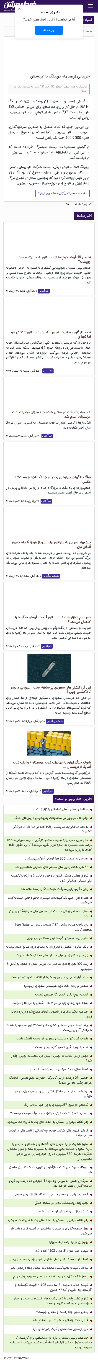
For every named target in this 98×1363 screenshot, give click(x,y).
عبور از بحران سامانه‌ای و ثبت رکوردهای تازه (60, 1329)
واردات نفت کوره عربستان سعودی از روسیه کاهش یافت (52, 1038)
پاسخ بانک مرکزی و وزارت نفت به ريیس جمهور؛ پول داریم (50, 1276)
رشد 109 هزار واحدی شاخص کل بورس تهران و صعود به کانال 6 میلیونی (49, 966)
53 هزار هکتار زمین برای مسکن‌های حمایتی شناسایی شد (51, 867)
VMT (10, 1358)
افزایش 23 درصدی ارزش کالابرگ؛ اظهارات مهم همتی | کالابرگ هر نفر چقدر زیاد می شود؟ (50, 1080)
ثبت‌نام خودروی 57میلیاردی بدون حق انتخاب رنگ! (55, 1105)
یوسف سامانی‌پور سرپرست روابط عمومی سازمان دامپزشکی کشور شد (52, 829)
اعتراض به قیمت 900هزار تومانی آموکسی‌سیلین (56, 858)
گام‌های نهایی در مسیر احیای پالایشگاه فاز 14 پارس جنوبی (51, 1194)
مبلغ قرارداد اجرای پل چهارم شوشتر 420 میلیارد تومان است (49, 977)
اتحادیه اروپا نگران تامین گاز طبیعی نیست (61, 994)
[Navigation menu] (90, 6)
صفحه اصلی (85, 31)
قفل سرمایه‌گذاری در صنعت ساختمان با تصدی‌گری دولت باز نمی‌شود (51, 1231)
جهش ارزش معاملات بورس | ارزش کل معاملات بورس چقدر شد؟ (52, 1058)
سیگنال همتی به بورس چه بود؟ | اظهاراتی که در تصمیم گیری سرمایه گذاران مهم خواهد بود (50, 1183)
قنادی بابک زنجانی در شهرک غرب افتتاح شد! (60, 1320)
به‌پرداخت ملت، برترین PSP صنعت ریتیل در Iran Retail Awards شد (53, 927)
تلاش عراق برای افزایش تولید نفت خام (63, 1211)
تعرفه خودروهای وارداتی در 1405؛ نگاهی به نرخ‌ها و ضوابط (50, 1003)
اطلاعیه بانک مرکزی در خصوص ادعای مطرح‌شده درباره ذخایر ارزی (51, 1014)
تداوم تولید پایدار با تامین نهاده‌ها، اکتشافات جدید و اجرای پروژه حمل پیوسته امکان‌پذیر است (52, 1301)
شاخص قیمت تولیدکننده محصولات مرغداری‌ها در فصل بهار (49, 1267)
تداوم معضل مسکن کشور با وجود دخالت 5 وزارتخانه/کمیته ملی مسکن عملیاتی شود (51, 878)
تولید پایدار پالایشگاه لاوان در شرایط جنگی (61, 1203)
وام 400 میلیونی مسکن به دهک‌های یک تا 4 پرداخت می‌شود (47, 1122)
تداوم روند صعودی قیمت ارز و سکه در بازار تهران (57, 938)
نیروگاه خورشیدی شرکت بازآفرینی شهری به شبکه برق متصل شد (50, 1170)
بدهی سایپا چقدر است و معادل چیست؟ (62, 1312)
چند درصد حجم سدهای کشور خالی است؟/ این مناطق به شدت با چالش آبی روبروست (49, 1028)
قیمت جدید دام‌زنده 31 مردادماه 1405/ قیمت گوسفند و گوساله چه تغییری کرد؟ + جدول (53, 1287)
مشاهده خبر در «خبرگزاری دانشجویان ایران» (62, 193)
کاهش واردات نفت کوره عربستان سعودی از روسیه (55, 986)
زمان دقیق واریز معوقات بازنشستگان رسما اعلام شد (54, 889)
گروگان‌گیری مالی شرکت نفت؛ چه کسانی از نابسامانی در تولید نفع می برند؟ (50, 1133)
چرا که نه (49, 30)
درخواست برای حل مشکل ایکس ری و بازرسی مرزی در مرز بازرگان (53, 1094)
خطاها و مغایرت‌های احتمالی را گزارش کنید (60, 809)
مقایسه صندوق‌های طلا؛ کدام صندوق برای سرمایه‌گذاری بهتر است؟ (50, 914)
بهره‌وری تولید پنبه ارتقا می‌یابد (68, 1242)
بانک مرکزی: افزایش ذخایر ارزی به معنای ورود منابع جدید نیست (47, 946)
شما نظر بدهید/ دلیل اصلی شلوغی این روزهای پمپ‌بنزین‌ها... (48, 1259)
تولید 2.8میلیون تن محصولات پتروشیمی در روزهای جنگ (51, 818)
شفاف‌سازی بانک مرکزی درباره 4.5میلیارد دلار (59, 1069)
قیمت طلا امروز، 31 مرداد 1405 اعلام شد (61, 1250)
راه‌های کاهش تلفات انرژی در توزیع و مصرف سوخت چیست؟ (49, 1113)
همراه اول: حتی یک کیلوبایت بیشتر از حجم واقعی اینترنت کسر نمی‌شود (50, 900)
